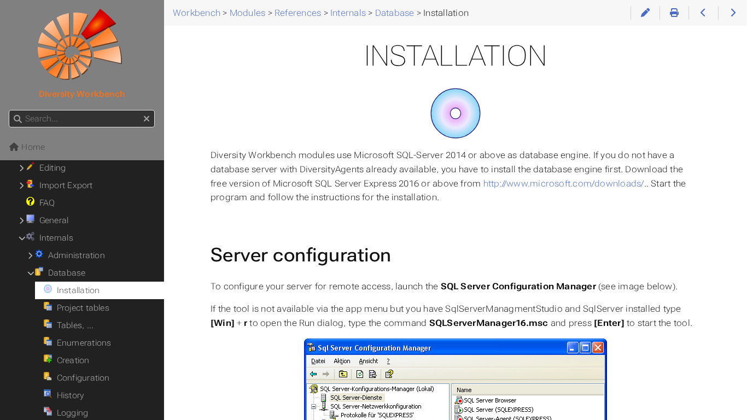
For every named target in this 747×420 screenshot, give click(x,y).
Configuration (80, 378)
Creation (70, 360)
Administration (74, 255)
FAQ (44, 203)
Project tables (80, 308)
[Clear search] (146, 119)
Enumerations (81, 343)
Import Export (63, 185)
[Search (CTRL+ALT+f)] (18, 119)
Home (32, 147)
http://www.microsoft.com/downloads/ (563, 183)
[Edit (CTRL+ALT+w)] (645, 13)
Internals (53, 238)
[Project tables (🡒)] (732, 13)
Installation (76, 290)
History (68, 395)
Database (64, 273)
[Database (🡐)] (702, 13)
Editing (50, 168)
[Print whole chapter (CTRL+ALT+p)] (674, 13)
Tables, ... (73, 325)
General (51, 220)
